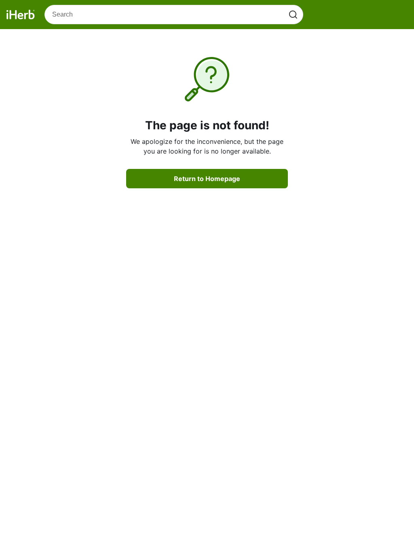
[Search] (293, 14)
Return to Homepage (207, 179)
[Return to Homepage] (20, 14)
